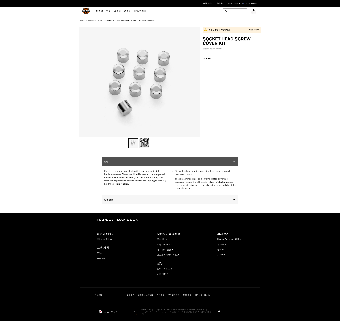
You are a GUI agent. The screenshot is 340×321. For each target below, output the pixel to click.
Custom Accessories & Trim (125, 20)
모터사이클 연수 (104, 239)
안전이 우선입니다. (202, 295)
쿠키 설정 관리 (173, 295)
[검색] (235, 10)
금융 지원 (161, 273)
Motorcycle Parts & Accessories (100, 20)
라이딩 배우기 (207, 3)
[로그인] (253, 11)
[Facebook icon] (219, 311)
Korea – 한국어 (251, 3)
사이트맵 (98, 295)
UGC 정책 (187, 295)
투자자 (220, 244)
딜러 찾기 (220, 3)
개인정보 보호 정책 (145, 295)
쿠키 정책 (160, 295)
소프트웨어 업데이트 (167, 254)
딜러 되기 (221, 249)
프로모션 (101, 258)
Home (82, 20)
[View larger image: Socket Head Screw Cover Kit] (139, 81)
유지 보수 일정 (164, 249)
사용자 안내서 (163, 244)
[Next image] (194, 81)
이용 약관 (130, 295)
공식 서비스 (162, 239)
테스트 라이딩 (233, 3)
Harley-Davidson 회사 (228, 239)
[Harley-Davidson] (125, 220)
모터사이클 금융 (165, 268)
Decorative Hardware (147, 20)
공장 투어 (221, 254)
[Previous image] (84, 81)
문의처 (100, 253)
